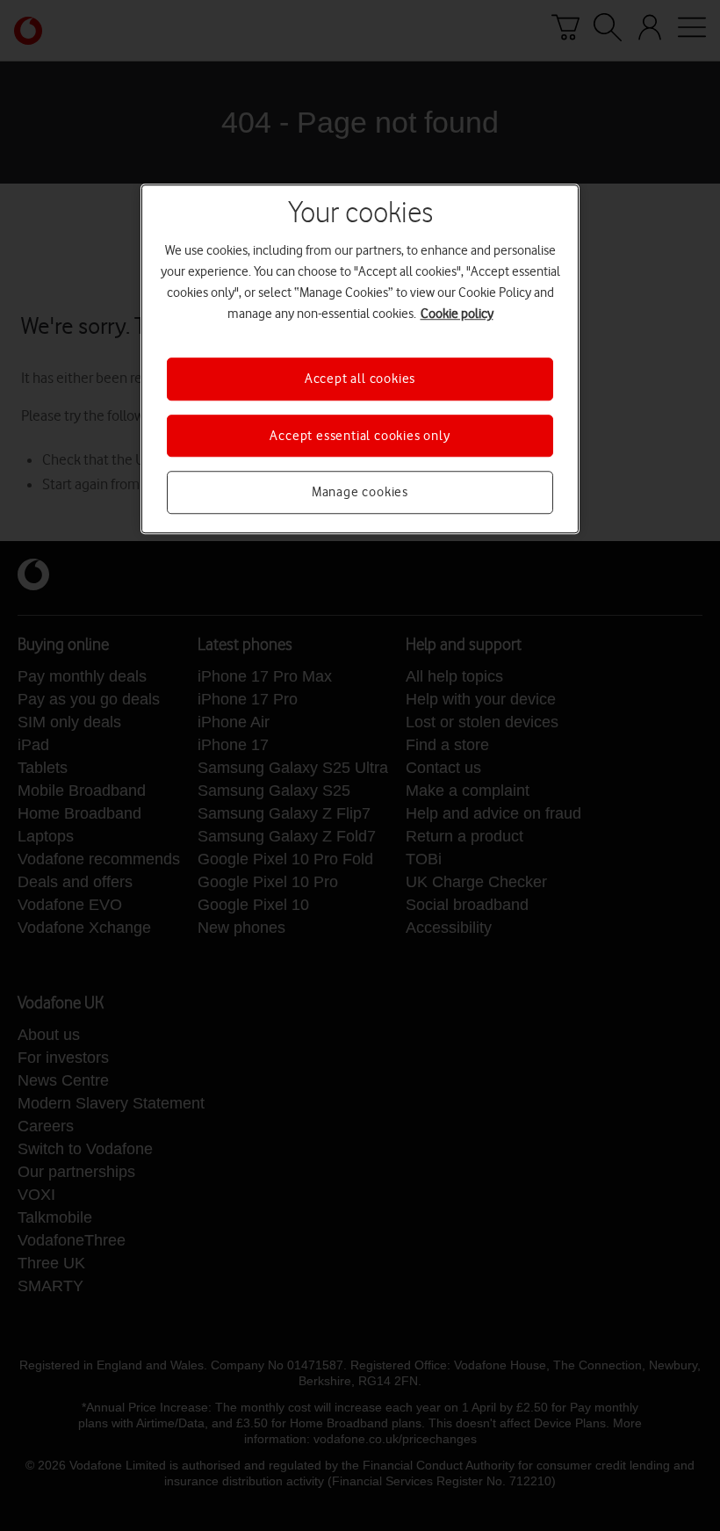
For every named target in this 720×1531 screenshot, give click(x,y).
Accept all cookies (360, 379)
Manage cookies (360, 492)
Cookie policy (457, 314)
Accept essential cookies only (360, 436)
